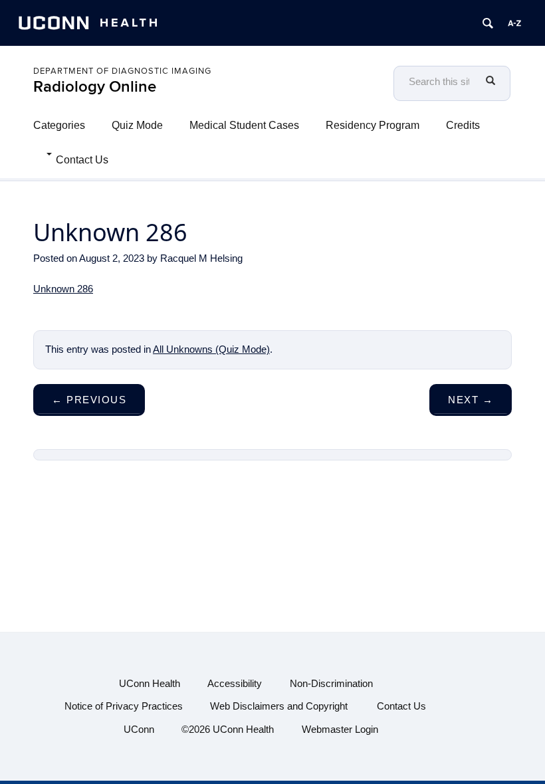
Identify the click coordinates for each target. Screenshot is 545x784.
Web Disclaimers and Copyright (279, 706)
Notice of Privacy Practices (123, 706)
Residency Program (372, 125)
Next (470, 399)
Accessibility (234, 683)
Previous (89, 399)
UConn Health (149, 683)
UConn (139, 729)
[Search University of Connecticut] (487, 23)
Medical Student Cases (244, 125)
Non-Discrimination (331, 683)
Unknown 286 (63, 288)
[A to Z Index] (514, 23)
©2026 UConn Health (227, 729)
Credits (463, 125)
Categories (59, 125)
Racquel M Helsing (201, 258)
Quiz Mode (137, 125)
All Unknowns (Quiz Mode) (211, 349)
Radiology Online (94, 86)
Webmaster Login (340, 729)
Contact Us (82, 159)
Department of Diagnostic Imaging (122, 71)
